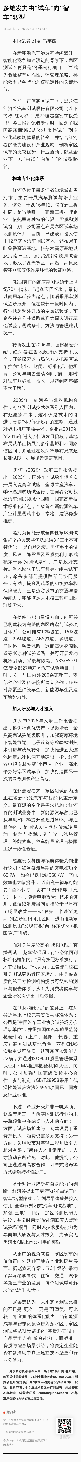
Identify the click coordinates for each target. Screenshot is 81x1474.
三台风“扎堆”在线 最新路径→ (20, 1432)
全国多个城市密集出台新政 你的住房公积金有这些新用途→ (25, 1422)
